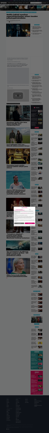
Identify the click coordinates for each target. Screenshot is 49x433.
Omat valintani (19, 223)
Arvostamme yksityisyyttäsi (19, 209)
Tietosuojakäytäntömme (32, 225)
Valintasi (30, 209)
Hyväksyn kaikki (30, 223)
